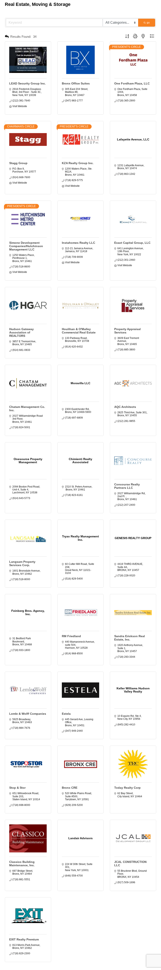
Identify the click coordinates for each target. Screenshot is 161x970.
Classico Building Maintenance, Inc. (22, 863)
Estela (66, 713)
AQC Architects (125, 406)
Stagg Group (18, 163)
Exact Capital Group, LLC (132, 242)
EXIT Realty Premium (24, 939)
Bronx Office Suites (76, 83)
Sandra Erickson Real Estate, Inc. (129, 637)
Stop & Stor (17, 787)
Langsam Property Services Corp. (22, 563)
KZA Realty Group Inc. (77, 163)
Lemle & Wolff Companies (27, 713)
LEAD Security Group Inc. (27, 83)
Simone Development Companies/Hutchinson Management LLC (26, 246)
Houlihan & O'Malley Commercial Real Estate (79, 330)
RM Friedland (71, 636)
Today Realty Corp (127, 787)
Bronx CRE (69, 787)
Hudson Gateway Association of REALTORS (21, 332)
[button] (7, 37)
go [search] (148, 22)
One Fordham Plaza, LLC (132, 83)
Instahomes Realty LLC (78, 242)
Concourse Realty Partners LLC (127, 486)
